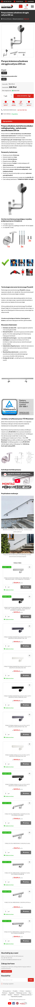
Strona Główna (7, 19)
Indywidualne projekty (16, 996)
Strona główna (7, 991)
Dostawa (28, 991)
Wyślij (30, 980)
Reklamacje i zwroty (21, 993)
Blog (30, 993)
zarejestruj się (6, 971)
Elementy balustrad (18, 19)
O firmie (22, 991)
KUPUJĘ (26, 587)
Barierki (26, 19)
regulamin (11, 983)
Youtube (10, 994)
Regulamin (11, 993)
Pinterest (16, 994)
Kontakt (4, 994)
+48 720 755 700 (7, 1)
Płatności (4, 993)
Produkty (15, 991)
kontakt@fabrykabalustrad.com (13, 959)
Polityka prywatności (26, 994)
